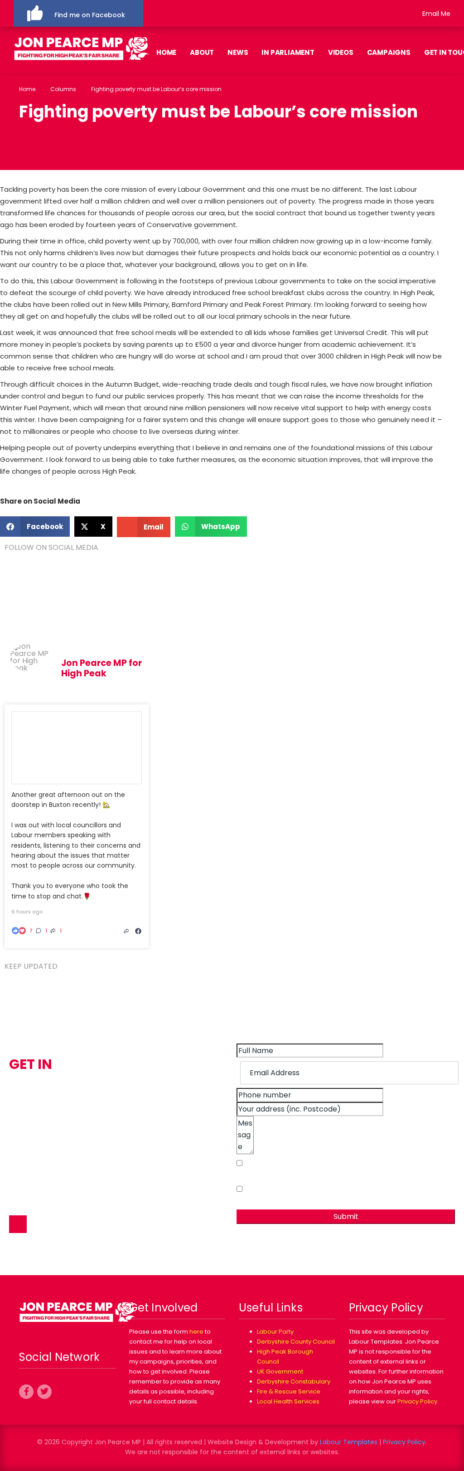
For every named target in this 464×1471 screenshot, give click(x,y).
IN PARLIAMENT (287, 52)
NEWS (237, 52)
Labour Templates (348, 1442)
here (196, 1331)
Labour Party (275, 1331)
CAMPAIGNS (389, 52)
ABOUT (202, 52)
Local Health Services (288, 1401)
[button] (35, 526)
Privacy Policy (417, 1401)
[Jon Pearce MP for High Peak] (31, 657)
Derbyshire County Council (296, 1341)
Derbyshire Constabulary (293, 1381)
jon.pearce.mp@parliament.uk (88, 1224)
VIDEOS (340, 52)
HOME (166, 52)
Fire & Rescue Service (288, 1391)
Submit (346, 1216)
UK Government (280, 1371)
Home (27, 89)
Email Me (436, 13)
